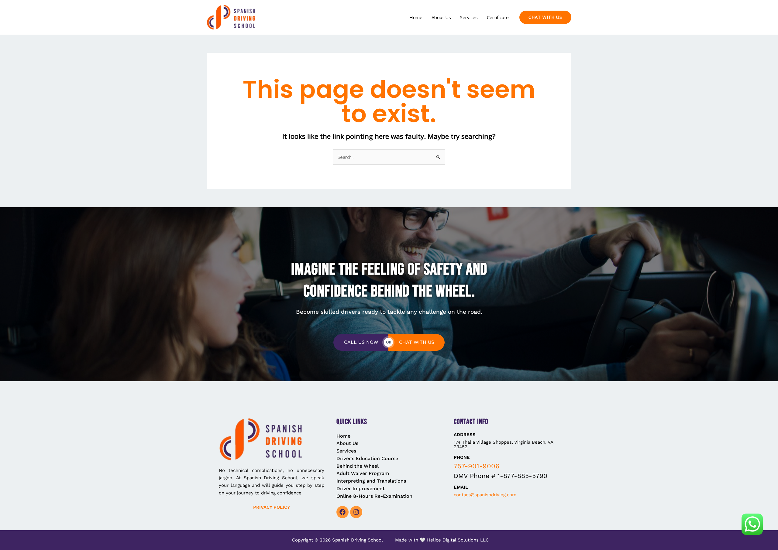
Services (469, 17)
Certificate (498, 17)
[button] (545, 17)
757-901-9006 (476, 466)
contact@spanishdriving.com (485, 494)
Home (415, 17)
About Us (441, 17)
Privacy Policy (271, 507)
